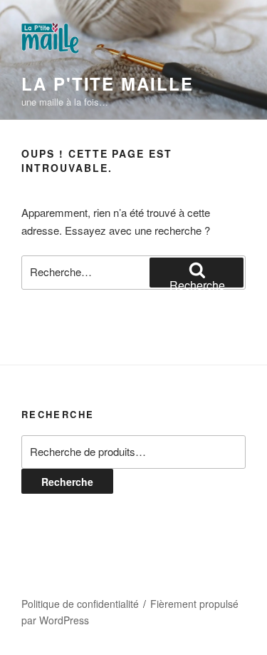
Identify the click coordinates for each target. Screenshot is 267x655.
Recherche (67, 481)
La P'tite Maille (107, 83)
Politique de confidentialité (80, 603)
